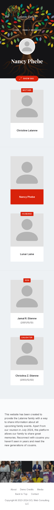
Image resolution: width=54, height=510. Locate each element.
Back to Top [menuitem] (21, 494)
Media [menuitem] (40, 489)
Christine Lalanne (27, 130)
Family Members (32, 30)
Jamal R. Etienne (27, 318)
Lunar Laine (27, 254)
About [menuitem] (13, 489)
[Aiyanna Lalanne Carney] (48, 466)
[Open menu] (48, 13)
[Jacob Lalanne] (27, 477)
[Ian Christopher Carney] (16, 466)
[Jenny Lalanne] (48, 477)
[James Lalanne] (37, 466)
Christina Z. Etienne (27, 375)
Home (16, 30)
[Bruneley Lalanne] (37, 477)
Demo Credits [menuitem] (27, 489)
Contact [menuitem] (35, 494)
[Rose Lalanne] (5, 477)
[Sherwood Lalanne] (16, 477)
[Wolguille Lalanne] (5, 466)
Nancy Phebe (27, 196)
